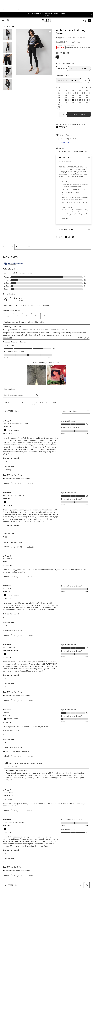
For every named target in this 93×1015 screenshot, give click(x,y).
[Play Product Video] (7, 84)
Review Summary (79, 37)
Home (5, 26)
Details (88, 48)
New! (13, 26)
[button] (89, 20)
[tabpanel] (46, 569)
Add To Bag (79, 114)
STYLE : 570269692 (65, 162)
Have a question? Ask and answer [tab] (27, 247)
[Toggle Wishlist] (49, 32)
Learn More (46, 15)
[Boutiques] (8, 20)
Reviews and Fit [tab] (8, 247)
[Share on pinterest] (73, 237)
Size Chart (87, 87)
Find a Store (65, 142)
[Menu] (3, 20)
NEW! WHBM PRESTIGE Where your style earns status (46, 13)
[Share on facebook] (66, 237)
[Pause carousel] (91, 14)
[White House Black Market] (46, 20)
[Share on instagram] (69, 237)
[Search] (84, 20)
